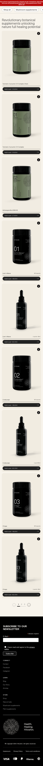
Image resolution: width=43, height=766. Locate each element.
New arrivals (7, 702)
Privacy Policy (18, 751)
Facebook (6, 667)
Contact (5, 664)
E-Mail (6, 636)
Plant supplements (9, 709)
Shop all (7, 9)
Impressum (7, 751)
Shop (5, 698)
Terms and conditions (33, 751)
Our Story (6, 684)
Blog (4, 681)
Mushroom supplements (26, 9)
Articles (5, 688)
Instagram (6, 671)
